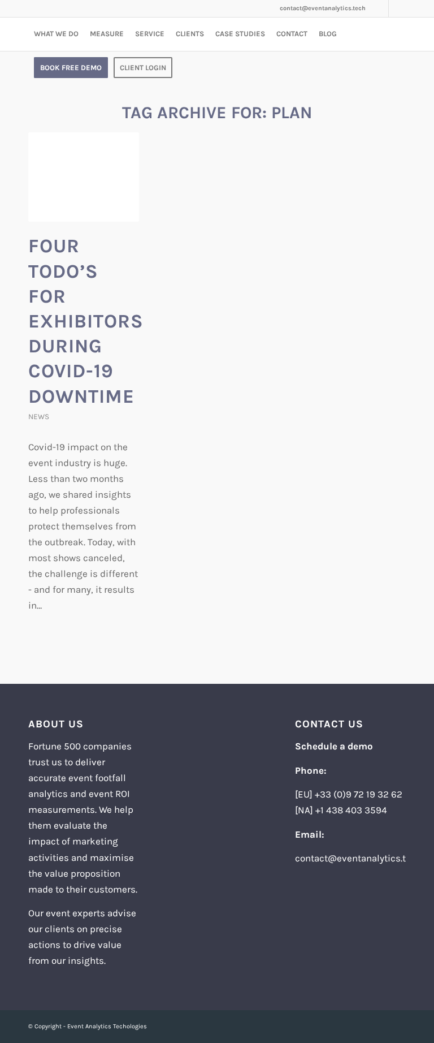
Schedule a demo (334, 746)
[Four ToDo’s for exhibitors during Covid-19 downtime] (83, 177)
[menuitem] (56, 34)
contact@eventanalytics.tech (323, 8)
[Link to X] (397, 8)
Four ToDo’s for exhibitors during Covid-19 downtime (86, 321)
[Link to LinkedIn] (380, 8)
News (38, 416)
